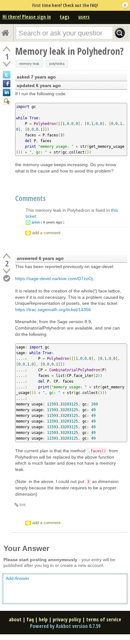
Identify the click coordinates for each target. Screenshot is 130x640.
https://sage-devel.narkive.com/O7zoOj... (56, 278)
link (23, 505)
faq (30, 619)
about (15, 619)
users (84, 16)
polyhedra (56, 64)
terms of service (103, 619)
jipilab (36, 222)
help (43, 619)
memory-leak (29, 64)
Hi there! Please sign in (27, 16)
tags (64, 16)
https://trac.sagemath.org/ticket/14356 (53, 309)
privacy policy (67, 619)
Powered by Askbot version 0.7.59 (65, 626)
